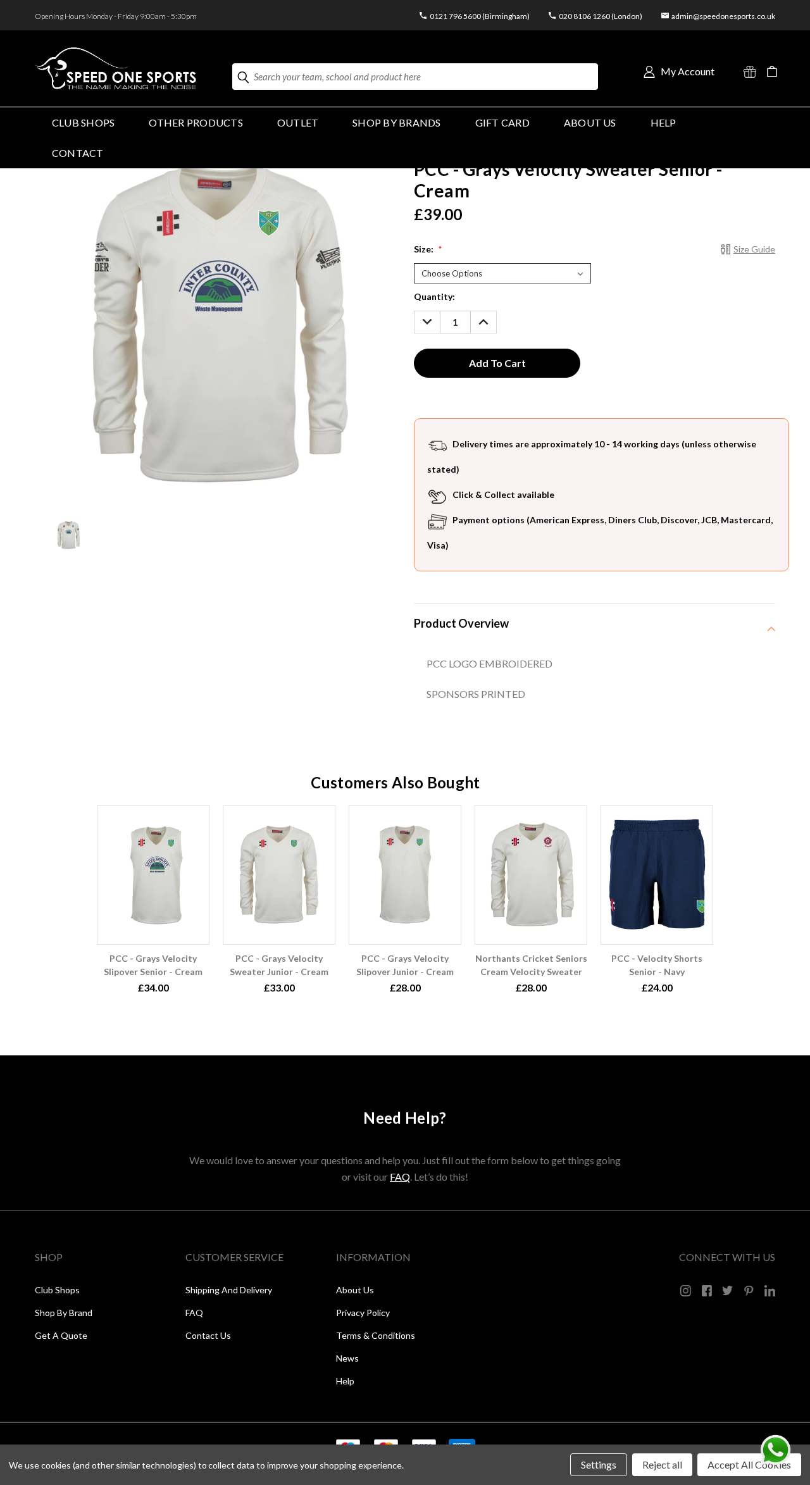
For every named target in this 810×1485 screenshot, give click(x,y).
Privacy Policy (363, 1312)
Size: (428, 249)
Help (345, 1381)
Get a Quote (61, 1335)
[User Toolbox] (649, 71)
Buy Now (153, 873)
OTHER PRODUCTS (195, 122)
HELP (663, 122)
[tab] (594, 623)
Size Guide (754, 249)
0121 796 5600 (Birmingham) (480, 16)
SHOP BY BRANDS (396, 122)
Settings (598, 1464)
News (347, 1358)
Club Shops (83, 122)
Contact (78, 153)
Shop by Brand (63, 1312)
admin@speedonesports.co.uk (723, 16)
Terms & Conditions (375, 1335)
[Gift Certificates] (750, 71)
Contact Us (208, 1335)
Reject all (662, 1464)
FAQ (400, 1177)
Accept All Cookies (749, 1464)
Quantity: (434, 296)
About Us (590, 122)
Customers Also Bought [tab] (395, 782)
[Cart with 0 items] (772, 71)
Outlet (297, 122)
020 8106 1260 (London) (600, 16)
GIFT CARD (502, 122)
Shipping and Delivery (228, 1289)
